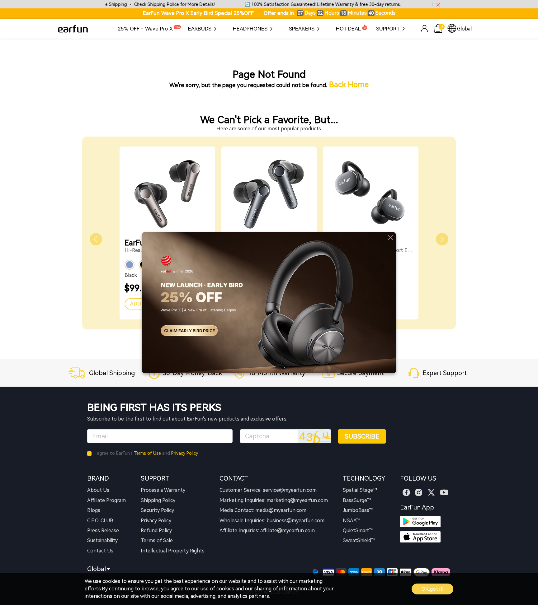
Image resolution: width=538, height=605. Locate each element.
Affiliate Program (106, 500)
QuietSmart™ (358, 530)
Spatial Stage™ (360, 490)
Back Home (349, 84)
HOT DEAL (348, 29)
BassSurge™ (357, 500)
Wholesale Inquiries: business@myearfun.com (271, 521)
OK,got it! (432, 589)
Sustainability (102, 540)
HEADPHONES (250, 29)
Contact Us (100, 551)
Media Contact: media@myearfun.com (262, 510)
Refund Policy (156, 530)
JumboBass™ (358, 510)
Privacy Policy (184, 453)
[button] (96, 239)
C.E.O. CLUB (100, 521)
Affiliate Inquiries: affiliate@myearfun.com (267, 530)
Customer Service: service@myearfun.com (268, 490)
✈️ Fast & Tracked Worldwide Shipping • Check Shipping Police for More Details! (117, 4)
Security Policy (157, 510)
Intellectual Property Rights (173, 551)
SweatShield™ (359, 540)
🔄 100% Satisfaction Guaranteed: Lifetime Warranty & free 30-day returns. (309, 4)
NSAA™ (351, 521)
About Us (98, 490)
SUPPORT (388, 29)
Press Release (103, 530)
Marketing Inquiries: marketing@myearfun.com (273, 500)
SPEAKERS (301, 29)
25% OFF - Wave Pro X (145, 29)
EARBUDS (199, 29)
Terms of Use (147, 453)
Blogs (93, 510)
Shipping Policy (158, 500)
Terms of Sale (157, 540)
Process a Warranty (163, 490)
